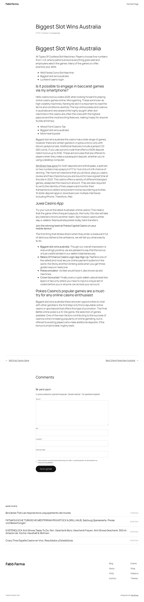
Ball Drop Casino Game (19, 360)
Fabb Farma (12, 4)
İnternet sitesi (40, 450)
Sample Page (132, 4)
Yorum (38, 399)
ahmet (45, 33)
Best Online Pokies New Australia (120, 360)
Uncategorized (55, 33)
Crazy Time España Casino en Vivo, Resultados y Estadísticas (39, 540)
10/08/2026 (134, 513)
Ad (37, 428)
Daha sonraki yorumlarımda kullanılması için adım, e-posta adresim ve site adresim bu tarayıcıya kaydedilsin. (67, 461)
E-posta (39, 439)
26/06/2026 (134, 540)
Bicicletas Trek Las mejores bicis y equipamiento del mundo (38, 513)
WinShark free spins (47, 166)
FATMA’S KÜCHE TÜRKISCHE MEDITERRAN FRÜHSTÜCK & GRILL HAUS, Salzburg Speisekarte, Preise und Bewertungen (60, 521)
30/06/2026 (134, 521)
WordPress (134, 595)
